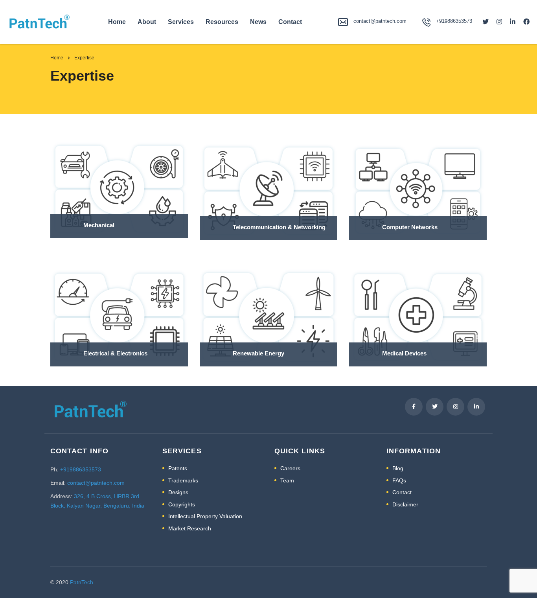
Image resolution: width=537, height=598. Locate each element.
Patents (177, 468)
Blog (397, 468)
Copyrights (181, 504)
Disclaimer (405, 504)
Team (287, 480)
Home (117, 21)
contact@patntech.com (379, 21)
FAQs (399, 480)
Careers (290, 468)
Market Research (189, 528)
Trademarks (183, 480)
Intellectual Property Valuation (205, 516)
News (258, 21)
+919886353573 (80, 469)
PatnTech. (82, 582)
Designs (178, 492)
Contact (290, 21)
